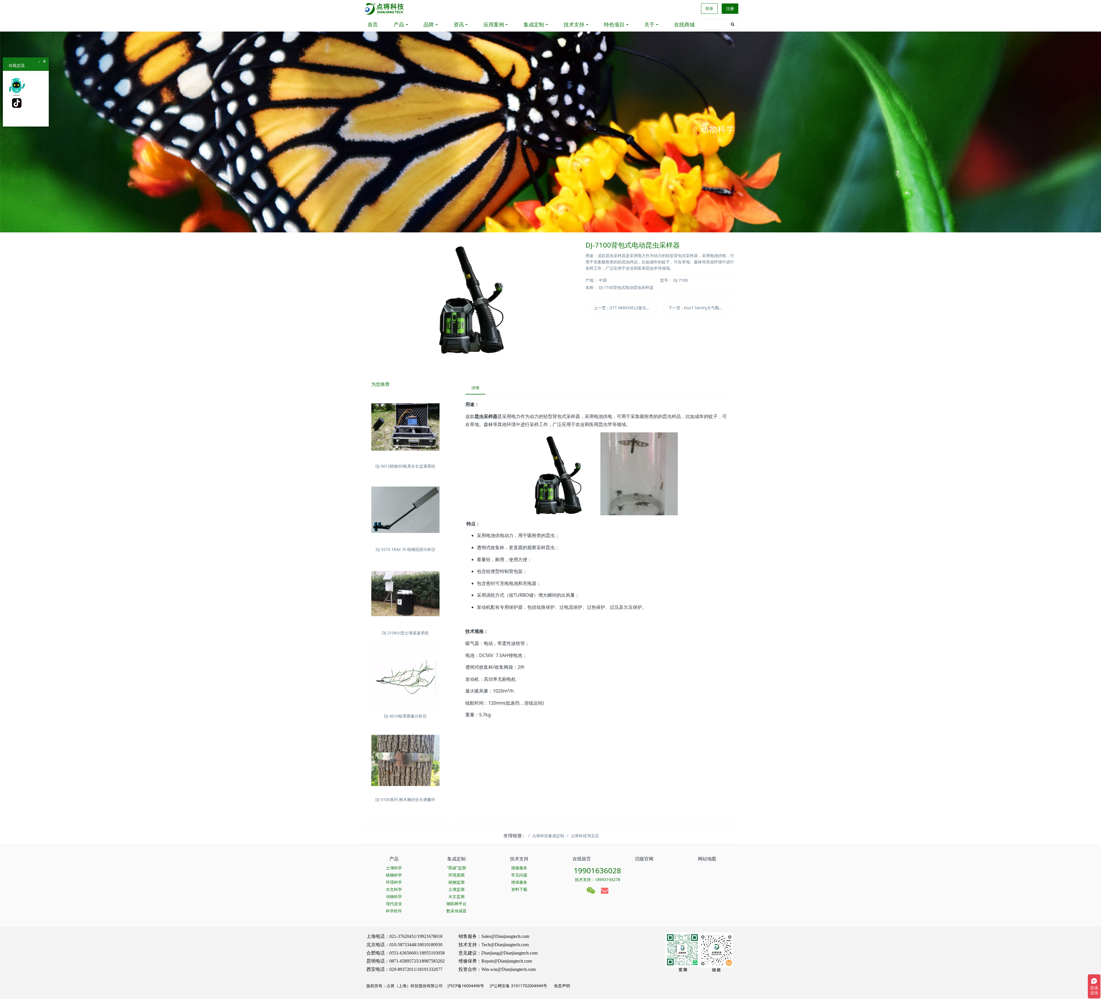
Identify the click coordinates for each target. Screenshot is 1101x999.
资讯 (459, 24)
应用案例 (493, 24)
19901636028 (597, 870)
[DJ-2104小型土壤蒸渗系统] (405, 593)
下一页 (699, 307)
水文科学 (394, 889)
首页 (373, 24)
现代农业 (394, 903)
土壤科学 (394, 867)
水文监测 (456, 896)
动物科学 (394, 896)
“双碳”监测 (456, 867)
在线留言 (582, 859)
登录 (709, 8)
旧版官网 (644, 859)
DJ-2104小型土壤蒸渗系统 (405, 632)
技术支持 (574, 24)
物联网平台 (456, 903)
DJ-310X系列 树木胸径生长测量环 (405, 799)
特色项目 (614, 24)
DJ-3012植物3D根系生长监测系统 (405, 466)
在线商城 (684, 24)
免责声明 (561, 985)
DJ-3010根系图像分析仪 (405, 716)
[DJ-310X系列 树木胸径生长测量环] (405, 760)
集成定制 (534, 24)
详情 (475, 387)
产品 (399, 24)
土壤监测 (456, 889)
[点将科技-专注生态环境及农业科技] (385, 8)
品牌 (428, 24)
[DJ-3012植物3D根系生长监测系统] (405, 427)
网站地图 (707, 859)
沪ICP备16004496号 (465, 985)
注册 (730, 8)
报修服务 (519, 867)
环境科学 (394, 882)
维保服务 (519, 882)
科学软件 (394, 911)
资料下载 (519, 889)
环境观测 (456, 875)
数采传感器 (456, 911)
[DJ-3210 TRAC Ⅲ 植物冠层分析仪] (405, 510)
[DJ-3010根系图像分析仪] (405, 677)
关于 (649, 24)
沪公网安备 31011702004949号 (518, 985)
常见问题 (519, 875)
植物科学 (394, 875)
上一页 (625, 307)
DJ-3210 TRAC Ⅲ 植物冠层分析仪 (405, 549)
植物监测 (456, 882)
